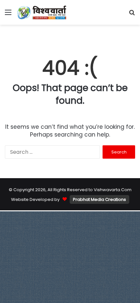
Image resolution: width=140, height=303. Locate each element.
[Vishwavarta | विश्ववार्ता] (42, 12)
